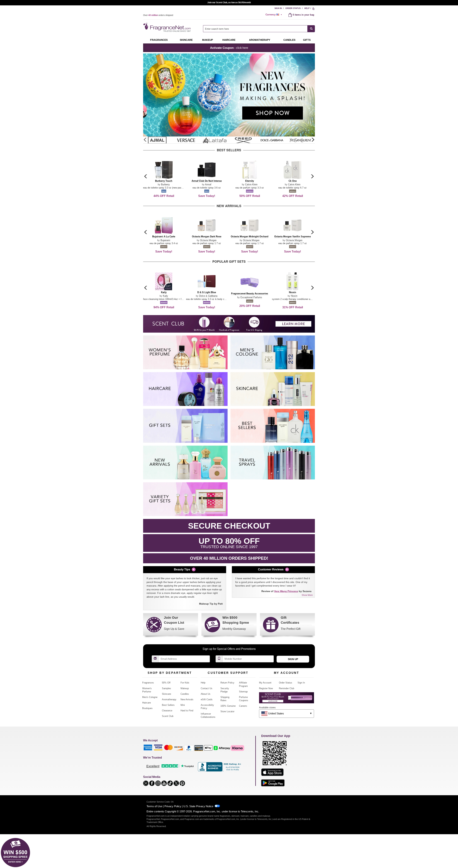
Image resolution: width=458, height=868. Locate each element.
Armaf (208, 184)
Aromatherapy (169, 699)
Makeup (207, 39)
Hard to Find (187, 710)
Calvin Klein (251, 184)
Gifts (307, 39)
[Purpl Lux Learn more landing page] (286, 699)
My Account (265, 682)
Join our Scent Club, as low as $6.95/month (229, 2)
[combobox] (259, 28)
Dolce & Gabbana (208, 296)
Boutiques (147, 708)
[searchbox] (255, 28)
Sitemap (243, 691)
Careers (243, 706)
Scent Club (167, 716)
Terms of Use (154, 806)
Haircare (228, 39)
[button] (312, 140)
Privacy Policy (172, 806)
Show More (307, 595)
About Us (205, 694)
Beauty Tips (182, 569)
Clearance (167, 710)
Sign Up (293, 659)
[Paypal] (188, 747)
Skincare (186, 39)
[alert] (274, 15)
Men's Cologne (149, 697)
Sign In (278, 8)
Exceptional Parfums (251, 297)
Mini (183, 705)
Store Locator (227, 711)
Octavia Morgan (208, 240)
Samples (166, 688)
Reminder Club (286, 688)
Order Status (293, 8)
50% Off (166, 682)
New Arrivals (187, 699)
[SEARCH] (311, 28)
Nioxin (294, 296)
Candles (185, 694)
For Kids (185, 682)
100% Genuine (228, 706)
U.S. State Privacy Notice (198, 806)
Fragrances (159, 39)
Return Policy (227, 682)
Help (307, 8)
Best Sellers (168, 705)
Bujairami (165, 240)
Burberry (165, 184)
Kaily (165, 296)
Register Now (266, 688)
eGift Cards (207, 699)
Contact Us (206, 688)
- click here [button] (229, 48)
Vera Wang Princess (286, 591)
